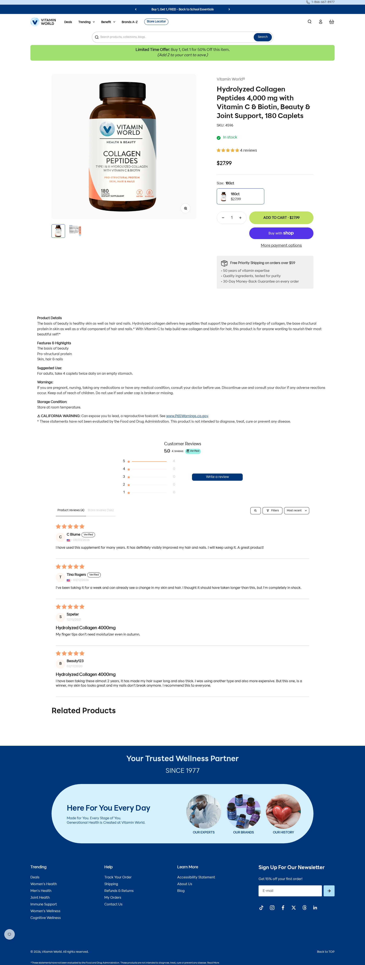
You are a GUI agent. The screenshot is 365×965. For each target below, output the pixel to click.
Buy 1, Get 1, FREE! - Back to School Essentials (182, 9)
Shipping (111, 884)
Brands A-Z (130, 22)
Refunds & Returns (119, 891)
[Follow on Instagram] (272, 908)
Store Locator (156, 21)
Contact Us (113, 904)
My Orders (112, 898)
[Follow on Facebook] (283, 908)
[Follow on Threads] (304, 908)
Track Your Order (118, 877)
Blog (181, 891)
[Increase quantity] (240, 218)
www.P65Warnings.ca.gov (187, 416)
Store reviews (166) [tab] (101, 510)
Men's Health (40, 891)
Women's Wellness (45, 911)
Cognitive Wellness (45, 918)
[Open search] (255, 510)
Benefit (106, 22)
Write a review (217, 477)
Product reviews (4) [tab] (70, 510)
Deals (68, 22)
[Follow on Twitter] (294, 908)
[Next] (229, 9)
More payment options (281, 246)
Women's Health (43, 884)
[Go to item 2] (75, 231)
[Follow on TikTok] (261, 908)
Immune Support (43, 904)
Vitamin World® (231, 80)
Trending (84, 22)
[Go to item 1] (58, 231)
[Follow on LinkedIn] (315, 908)
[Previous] (135, 9)
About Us (184, 884)
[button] (228, 151)
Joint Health (40, 898)
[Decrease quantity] (223, 218)
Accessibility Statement (196, 877)
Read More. (213, 963)
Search (263, 37)
